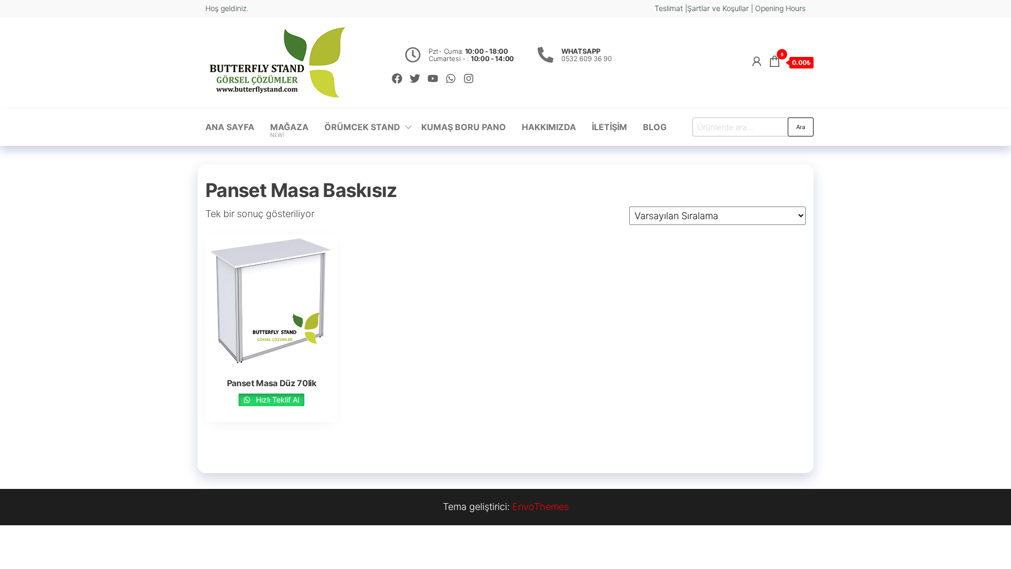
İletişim (609, 127)
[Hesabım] (757, 61)
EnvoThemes (540, 506)
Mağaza (289, 130)
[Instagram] (468, 78)
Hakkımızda (549, 127)
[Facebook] (397, 78)
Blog (655, 127)
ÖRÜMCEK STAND (362, 127)
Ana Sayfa (229, 127)
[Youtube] (433, 78)
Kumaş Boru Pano (463, 127)
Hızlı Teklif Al (276, 399)
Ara (800, 127)
